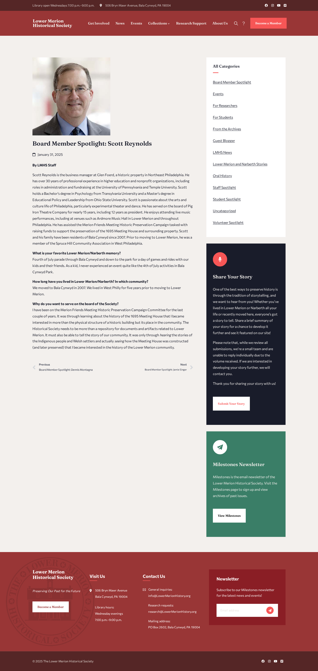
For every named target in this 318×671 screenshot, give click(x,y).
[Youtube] (278, 5)
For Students (223, 117)
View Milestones (229, 516)
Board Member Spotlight (232, 82)
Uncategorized (224, 211)
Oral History (222, 176)
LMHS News (222, 152)
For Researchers (225, 105)
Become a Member (268, 23)
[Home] (52, 23)
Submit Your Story (231, 404)
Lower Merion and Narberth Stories (240, 164)
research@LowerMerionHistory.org (172, 611)
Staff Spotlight (224, 187)
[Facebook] (266, 5)
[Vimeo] (285, 5)
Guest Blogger (224, 140)
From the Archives (227, 129)
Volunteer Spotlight (228, 222)
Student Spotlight (227, 199)
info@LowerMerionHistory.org (169, 596)
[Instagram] (272, 5)
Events (218, 94)
